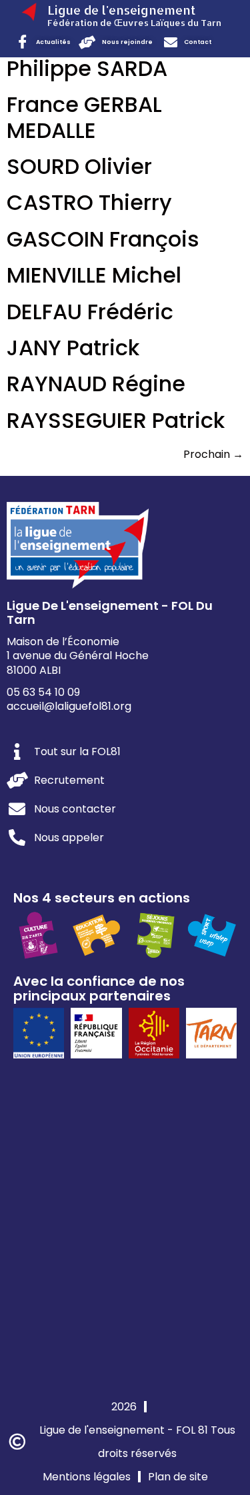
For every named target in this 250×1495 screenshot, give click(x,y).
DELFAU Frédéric (90, 312)
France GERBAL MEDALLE (84, 117)
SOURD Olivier (79, 166)
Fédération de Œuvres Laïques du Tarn (134, 22)
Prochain (213, 454)
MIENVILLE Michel (94, 275)
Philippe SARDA (87, 68)
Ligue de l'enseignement (121, 9)
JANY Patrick (73, 348)
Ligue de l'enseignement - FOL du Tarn (110, 613)
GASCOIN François (103, 239)
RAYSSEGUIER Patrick (116, 420)
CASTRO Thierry (89, 202)
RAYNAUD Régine (96, 384)
